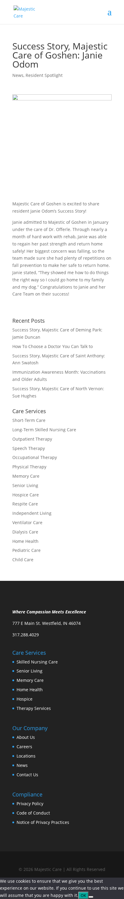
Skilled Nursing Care (37, 662)
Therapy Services (34, 708)
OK (83, 895)
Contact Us (27, 774)
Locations (26, 756)
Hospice (25, 699)
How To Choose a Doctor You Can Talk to (52, 346)
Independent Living (31, 513)
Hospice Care (25, 495)
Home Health (25, 541)
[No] (90, 897)
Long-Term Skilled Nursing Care (44, 429)
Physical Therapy (29, 467)
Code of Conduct (33, 813)
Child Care (22, 559)
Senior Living (25, 485)
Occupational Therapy (34, 457)
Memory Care (25, 476)
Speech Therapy (28, 448)
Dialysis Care (25, 532)
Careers (24, 746)
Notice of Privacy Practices (43, 822)
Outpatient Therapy (32, 439)
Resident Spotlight (44, 75)
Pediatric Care (26, 550)
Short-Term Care (28, 420)
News (17, 75)
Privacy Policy (30, 803)
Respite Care (25, 504)
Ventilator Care (27, 522)
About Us (26, 737)
